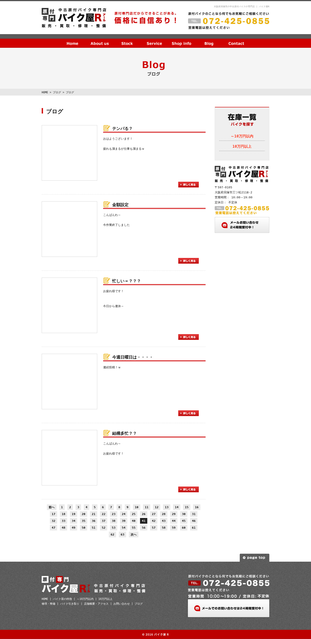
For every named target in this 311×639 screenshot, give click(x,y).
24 (123, 514)
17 (53, 514)
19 (73, 514)
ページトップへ (254, 558)
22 (103, 514)
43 (164, 521)
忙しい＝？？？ (126, 280)
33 (63, 521)
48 (63, 527)
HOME (72, 40)
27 (154, 514)
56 (143, 527)
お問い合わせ (236, 40)
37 (103, 521)
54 (123, 527)
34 (73, 521)
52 (103, 527)
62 (112, 534)
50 (83, 527)
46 (194, 521)
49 (73, 527)
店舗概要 (181, 40)
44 (174, 521)
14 (176, 507)
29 (174, 514)
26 (143, 514)
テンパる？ (122, 128)
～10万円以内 (242, 136)
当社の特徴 (99, 40)
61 (194, 527)
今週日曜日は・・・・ (132, 357)
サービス (154, 40)
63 (122, 534)
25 (133, 514)
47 (53, 527)
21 (93, 514)
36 (93, 521)
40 (133, 521)
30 (184, 514)
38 (113, 521)
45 (184, 521)
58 (164, 527)
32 (53, 521)
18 (63, 514)
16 (197, 507)
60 (184, 527)
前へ (52, 507)
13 (166, 507)
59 (174, 527)
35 (83, 521)
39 (123, 521)
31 (194, 514)
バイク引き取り (69, 603)
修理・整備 (48, 603)
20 (83, 514)
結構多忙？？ (124, 433)
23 (113, 514)
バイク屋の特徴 (62, 599)
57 (154, 527)
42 (154, 521)
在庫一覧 (127, 40)
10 (136, 507)
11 (146, 507)
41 (143, 521)
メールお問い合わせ (242, 225)
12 (156, 507)
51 (93, 527)
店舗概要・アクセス (96, 603)
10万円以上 (242, 146)
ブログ (209, 40)
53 (113, 527)
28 (164, 514)
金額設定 (120, 204)
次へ (134, 534)
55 (133, 527)
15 (187, 507)
